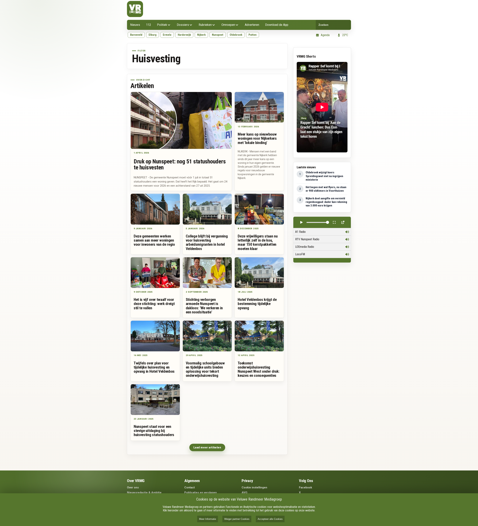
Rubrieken (205, 25)
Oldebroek (236, 34)
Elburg (152, 34)
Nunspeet (217, 34)
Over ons (133, 487)
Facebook (305, 487)
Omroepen (228, 25)
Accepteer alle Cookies (270, 519)
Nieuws (135, 25)
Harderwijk (184, 34)
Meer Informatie (207, 519)
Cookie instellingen (254, 487)
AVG (244, 492)
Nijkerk (201, 34)
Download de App (276, 25)
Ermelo (167, 34)
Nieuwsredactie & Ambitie (144, 492)
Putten (253, 34)
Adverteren (252, 25)
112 (148, 25)
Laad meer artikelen (207, 447)
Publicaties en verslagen (200, 492)
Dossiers (183, 25)
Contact (189, 487)
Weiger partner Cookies (236, 519)
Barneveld (136, 34)
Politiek (162, 25)
